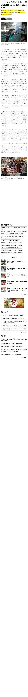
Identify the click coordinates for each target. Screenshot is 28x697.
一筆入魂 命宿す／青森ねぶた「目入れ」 (11, 247)
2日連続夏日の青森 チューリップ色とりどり (12, 252)
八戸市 (15, 10)
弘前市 (11, 10)
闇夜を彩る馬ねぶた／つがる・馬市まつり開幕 (14, 329)
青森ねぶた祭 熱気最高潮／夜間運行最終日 (12, 234)
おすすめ (12, 12)
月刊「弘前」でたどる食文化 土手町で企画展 (14, 326)
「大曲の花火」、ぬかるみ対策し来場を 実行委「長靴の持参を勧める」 (15, 322)
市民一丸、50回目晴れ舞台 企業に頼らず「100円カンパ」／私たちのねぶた (13, 237)
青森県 (2, 10)
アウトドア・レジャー (6, 14)
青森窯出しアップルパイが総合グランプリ (11, 243)
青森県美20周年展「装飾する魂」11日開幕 (11, 245)
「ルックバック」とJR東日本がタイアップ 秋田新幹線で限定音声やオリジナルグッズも (14, 350)
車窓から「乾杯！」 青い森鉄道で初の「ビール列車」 (13, 228)
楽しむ (23, 12)
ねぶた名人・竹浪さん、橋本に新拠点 (10, 240)
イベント (6, 12)
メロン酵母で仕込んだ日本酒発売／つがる (13, 318)
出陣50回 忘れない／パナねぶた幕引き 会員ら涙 (13, 231)
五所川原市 (21, 10)
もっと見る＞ (24, 294)
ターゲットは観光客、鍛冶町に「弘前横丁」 (14, 315)
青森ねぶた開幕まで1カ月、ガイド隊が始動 (11, 250)
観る (19, 12)
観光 (2, 12)
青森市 (7, 10)
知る (16, 12)
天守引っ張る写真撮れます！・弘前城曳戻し (11, 354)
